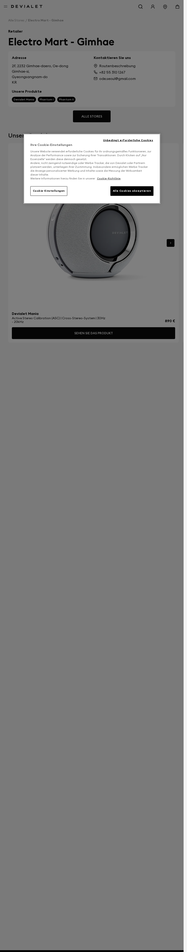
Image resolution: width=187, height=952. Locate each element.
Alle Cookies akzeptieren (132, 190)
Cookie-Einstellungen (49, 190)
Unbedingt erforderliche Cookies (128, 140)
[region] (91, 169)
